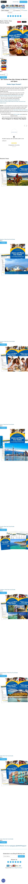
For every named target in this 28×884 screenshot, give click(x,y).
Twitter (8, 16)
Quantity (2, 74)
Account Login (16, 1)
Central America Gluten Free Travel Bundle (9, 672)
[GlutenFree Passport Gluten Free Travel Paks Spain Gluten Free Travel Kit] (3, 70)
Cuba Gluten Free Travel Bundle (6, 839)
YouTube (13, 16)
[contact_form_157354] (3, 880)
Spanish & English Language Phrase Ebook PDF (10, 100)
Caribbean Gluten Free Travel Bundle (7, 589)
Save (20, 21)
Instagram (15, 16)
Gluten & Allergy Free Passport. (16, 867)
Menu (4, 1)
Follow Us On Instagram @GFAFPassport (13, 846)
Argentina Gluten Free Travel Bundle (7, 239)
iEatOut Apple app (17, 114)
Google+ (20, 16)
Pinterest (18, 16)
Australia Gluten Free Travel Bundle (7, 341)
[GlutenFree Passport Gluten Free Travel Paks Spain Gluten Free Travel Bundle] (3, 64)
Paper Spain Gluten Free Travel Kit (20, 110)
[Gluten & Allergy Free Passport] (14, 8)
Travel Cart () (23, 1)
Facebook (10, 16)
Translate (25, 10)
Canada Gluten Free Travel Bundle (7, 526)
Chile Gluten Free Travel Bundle (6, 755)
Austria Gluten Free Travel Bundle (7, 424)
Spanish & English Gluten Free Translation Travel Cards (11, 95)
